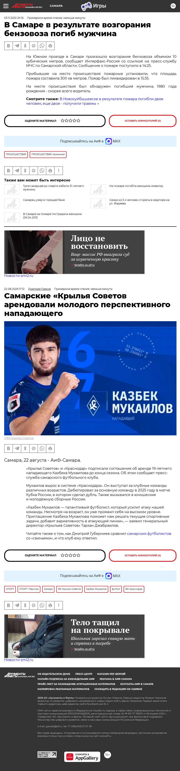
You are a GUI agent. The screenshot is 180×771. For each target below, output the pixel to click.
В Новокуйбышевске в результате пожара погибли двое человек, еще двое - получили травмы (94, 101)
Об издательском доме (54, 674)
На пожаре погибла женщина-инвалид (136, 186)
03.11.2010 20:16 (13, 17)
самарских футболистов (149, 534)
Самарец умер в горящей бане (44, 200)
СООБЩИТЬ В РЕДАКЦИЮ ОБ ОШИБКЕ (118, 689)
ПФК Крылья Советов (19, 438)
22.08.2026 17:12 (14, 289)
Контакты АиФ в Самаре (136, 684)
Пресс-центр (83, 674)
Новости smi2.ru (18, 276)
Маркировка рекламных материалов (63, 689)
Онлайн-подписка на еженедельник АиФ (66, 679)
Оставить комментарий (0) (143, 120)
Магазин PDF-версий (111, 674)
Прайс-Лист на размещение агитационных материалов (76, 684)
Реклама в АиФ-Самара (116, 679)
